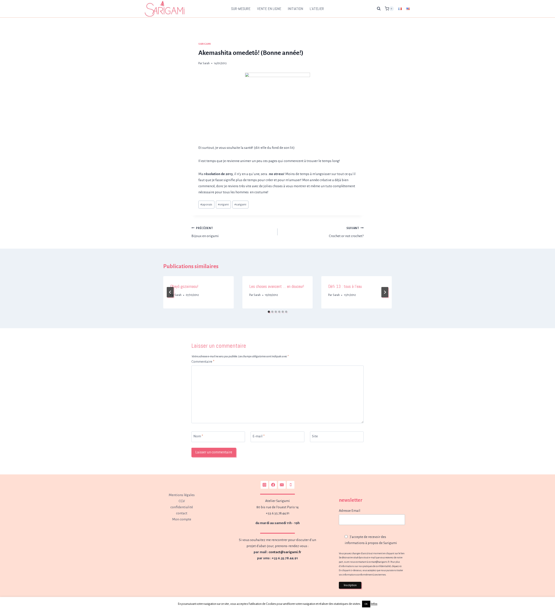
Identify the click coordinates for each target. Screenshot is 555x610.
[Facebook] (273, 485)
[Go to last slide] (170, 292)
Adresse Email (349, 511)
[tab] (269, 312)
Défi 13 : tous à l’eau (345, 286)
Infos (374, 603)
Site (315, 436)
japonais (206, 204)
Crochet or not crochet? (346, 232)
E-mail (259, 436)
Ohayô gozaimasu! (184, 286)
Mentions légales (182, 495)
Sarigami (204, 44)
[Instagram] (264, 485)
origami (223, 204)
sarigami (240, 204)
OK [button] (366, 604)
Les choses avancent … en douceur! (276, 286)
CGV (182, 501)
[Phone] (290, 485)
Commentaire (202, 362)
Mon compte (181, 519)
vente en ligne (269, 8)
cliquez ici (397, 566)
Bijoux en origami (205, 232)
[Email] (282, 485)
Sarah (206, 63)
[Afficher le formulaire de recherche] (379, 9)
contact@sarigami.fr (285, 552)
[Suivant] (384, 292)
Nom (198, 436)
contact (181, 513)
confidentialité (181, 507)
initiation (295, 8)
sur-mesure (240, 8)
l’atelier (317, 8)
